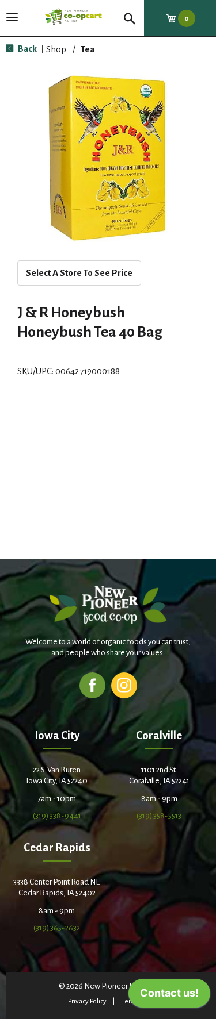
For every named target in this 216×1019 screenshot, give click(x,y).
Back (26, 48)
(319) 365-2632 (56, 928)
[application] (169, 996)
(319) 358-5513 (159, 816)
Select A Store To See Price (79, 273)
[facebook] (92, 684)
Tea (87, 49)
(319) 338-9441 (57, 816)
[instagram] (124, 684)
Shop (56, 49)
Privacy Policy (87, 1001)
